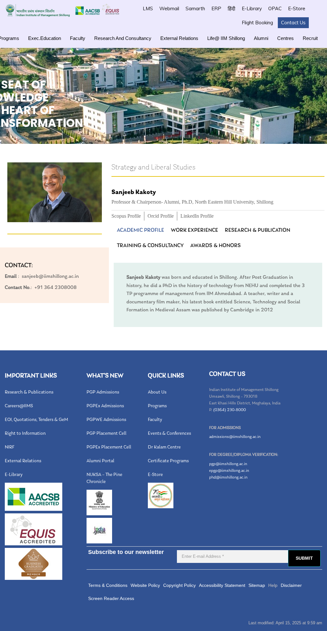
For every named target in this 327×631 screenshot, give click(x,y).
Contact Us (293, 22)
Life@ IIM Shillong (226, 38)
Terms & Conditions (107, 585)
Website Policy (145, 585)
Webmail (169, 8)
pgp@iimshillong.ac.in (228, 464)
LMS (148, 8)
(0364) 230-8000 (229, 410)
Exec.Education (44, 38)
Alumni (261, 38)
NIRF (9, 447)
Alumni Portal (100, 461)
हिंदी (231, 8)
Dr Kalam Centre (164, 447)
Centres (285, 38)
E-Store (296, 8)
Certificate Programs (168, 461)
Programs (157, 406)
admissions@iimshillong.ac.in (235, 437)
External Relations (179, 38)
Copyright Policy (179, 585)
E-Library (252, 8)
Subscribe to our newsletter (126, 552)
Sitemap (256, 585)
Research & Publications (29, 392)
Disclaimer (291, 585)
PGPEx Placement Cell (109, 447)
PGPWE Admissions (106, 419)
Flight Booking (257, 22)
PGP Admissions (103, 392)
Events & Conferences (169, 433)
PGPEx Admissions (105, 406)
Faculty (77, 38)
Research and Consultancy (122, 38)
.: (18, 287)
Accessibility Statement (222, 585)
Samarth (195, 8)
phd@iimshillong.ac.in (228, 477)
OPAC (275, 8)
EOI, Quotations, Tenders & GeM (36, 419)
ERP (216, 8)
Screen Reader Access (111, 598)
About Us (157, 392)
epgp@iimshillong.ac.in (229, 471)
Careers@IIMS (19, 406)
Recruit (310, 38)
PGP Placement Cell (106, 433)
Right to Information (25, 433)
